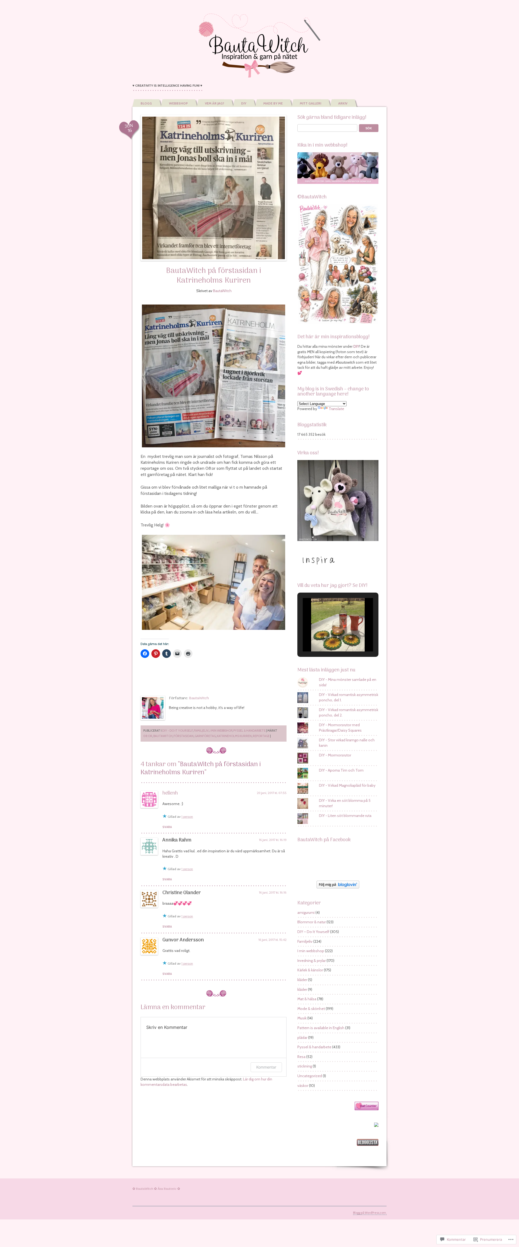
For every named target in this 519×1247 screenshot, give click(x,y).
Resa (301, 1056)
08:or (147, 736)
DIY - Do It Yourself (177, 730)
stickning (304, 1066)
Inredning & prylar (311, 960)
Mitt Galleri (310, 103)
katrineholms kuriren (234, 736)
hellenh (170, 793)
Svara (167, 827)
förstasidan (184, 736)
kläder (302, 979)
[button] (325, 637)
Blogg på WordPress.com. (370, 1213)
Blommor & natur (311, 922)
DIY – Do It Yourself (313, 931)
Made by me (273, 103)
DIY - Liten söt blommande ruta (345, 815)
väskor (302, 1085)
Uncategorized (309, 1075)
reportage (261, 736)
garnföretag (205, 736)
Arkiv (342, 103)
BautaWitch (222, 290)
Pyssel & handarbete (249, 730)
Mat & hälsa (306, 998)
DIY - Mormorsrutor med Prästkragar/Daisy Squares (340, 727)
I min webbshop (221, 730)
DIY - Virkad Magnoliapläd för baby (347, 785)
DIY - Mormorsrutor (335, 755)
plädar (302, 1037)
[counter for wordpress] (366, 1108)
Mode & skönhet (311, 1008)
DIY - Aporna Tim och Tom (341, 770)
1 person (187, 817)
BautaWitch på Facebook (324, 840)
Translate (336, 408)
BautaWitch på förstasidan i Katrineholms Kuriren (213, 276)
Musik (302, 1018)
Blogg (146, 103)
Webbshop (178, 103)
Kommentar (266, 1067)
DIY (243, 103)
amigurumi (306, 912)
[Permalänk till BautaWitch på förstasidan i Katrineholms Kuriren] (213, 188)
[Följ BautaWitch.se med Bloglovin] (338, 887)
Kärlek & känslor (310, 970)
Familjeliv (201, 730)
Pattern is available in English (320, 1027)
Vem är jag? (214, 103)
